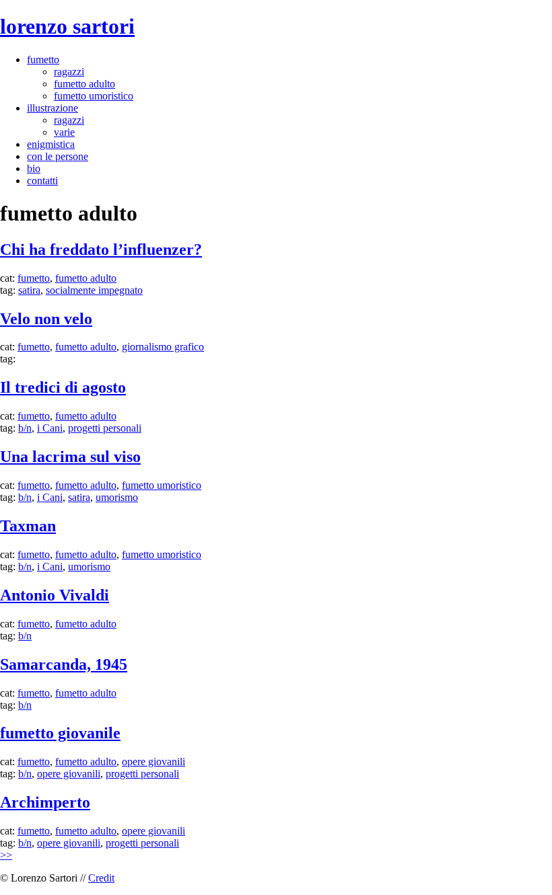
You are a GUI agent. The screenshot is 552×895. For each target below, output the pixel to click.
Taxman (28, 526)
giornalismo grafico (163, 346)
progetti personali (104, 428)
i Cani (50, 428)
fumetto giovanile (60, 733)
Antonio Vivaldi (54, 595)
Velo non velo (46, 318)
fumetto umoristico (93, 96)
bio (33, 168)
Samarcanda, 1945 (63, 664)
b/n (25, 428)
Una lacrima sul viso (70, 456)
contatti (42, 180)
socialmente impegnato (94, 290)
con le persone (57, 156)
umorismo (117, 497)
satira (29, 290)
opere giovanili (153, 761)
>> (6, 855)
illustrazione (52, 108)
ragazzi (69, 71)
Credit (101, 878)
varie (64, 132)
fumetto (43, 59)
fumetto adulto (84, 83)
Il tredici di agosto (63, 387)
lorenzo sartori (67, 26)
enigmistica (51, 144)
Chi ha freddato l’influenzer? (101, 249)
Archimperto (45, 802)
